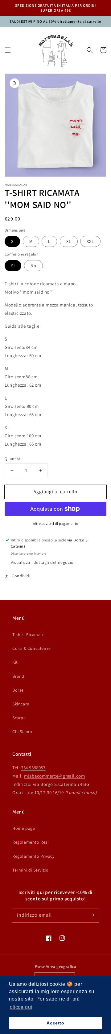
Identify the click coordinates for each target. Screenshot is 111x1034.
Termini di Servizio (30, 870)
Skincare (20, 704)
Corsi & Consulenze (31, 648)
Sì (13, 265)
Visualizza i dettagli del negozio (42, 562)
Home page (23, 828)
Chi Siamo (22, 731)
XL (68, 241)
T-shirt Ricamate (28, 634)
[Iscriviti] (92, 915)
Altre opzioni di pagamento (55, 523)
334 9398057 (33, 768)
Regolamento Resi (30, 842)
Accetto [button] (55, 1022)
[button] (7, 50)
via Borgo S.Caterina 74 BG (61, 784)
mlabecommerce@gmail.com (54, 776)
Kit (15, 662)
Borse (18, 690)
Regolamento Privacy (33, 856)
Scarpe (19, 717)
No (33, 265)
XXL (90, 241)
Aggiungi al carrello (55, 491)
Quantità (12, 458)
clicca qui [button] (21, 1007)
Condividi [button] (21, 576)
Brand (18, 676)
